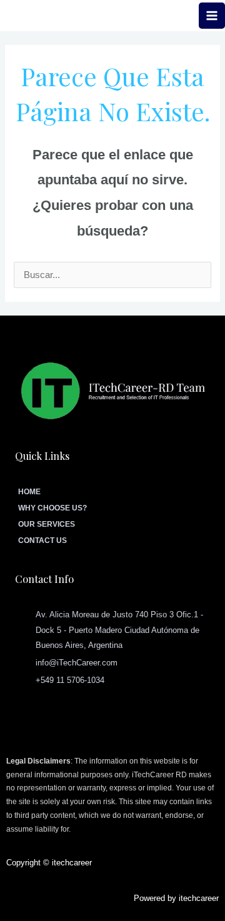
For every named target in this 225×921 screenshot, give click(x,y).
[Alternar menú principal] (212, 15)
